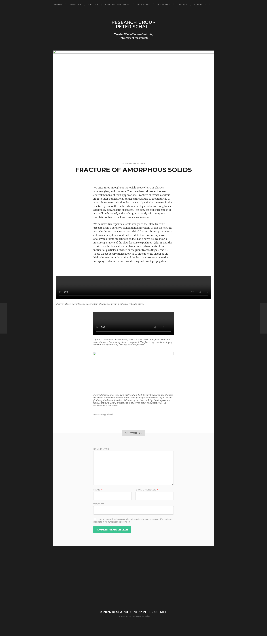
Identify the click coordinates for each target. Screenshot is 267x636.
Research (75, 4)
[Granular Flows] (263, 318)
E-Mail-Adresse (147, 490)
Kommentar (101, 449)
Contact (200, 4)
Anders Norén (141, 616)
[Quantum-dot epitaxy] (3, 318)
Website (98, 504)
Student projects (117, 4)
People (93, 4)
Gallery (182, 4)
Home (58, 4)
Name (97, 490)
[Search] (214, 4)
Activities (163, 4)
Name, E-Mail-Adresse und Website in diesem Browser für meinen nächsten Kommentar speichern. (132, 520)
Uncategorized (104, 414)
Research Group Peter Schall (134, 24)
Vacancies (143, 4)
